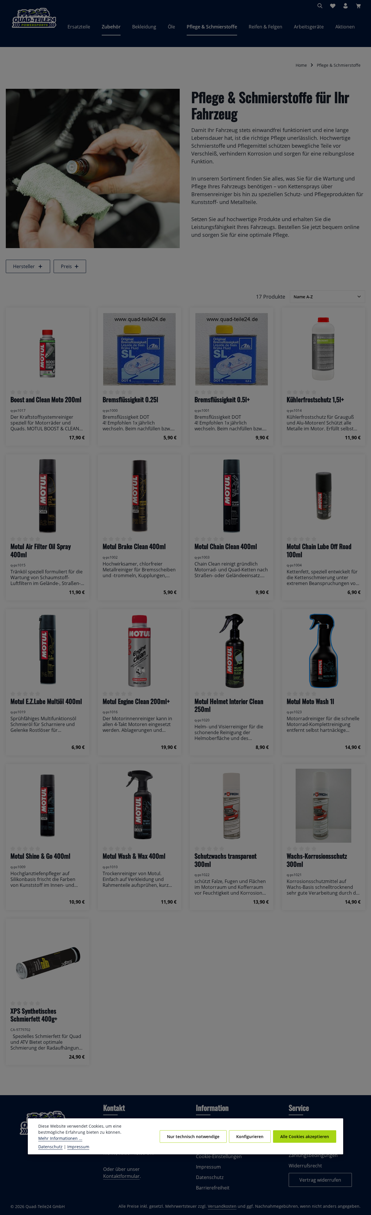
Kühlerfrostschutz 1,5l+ (315, 400)
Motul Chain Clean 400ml (225, 546)
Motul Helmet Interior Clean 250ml (228, 705)
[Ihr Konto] (345, 6)
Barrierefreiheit (213, 1188)
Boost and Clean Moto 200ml (45, 400)
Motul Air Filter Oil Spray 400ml (40, 550)
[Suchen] (320, 6)
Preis (66, 266)
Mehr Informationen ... (60, 1138)
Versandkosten (222, 1206)
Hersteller (24, 266)
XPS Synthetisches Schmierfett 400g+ (33, 1015)
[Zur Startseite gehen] (34, 26)
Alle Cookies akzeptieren (304, 1136)
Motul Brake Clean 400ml (134, 546)
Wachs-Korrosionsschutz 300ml (317, 860)
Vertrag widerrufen (320, 1180)
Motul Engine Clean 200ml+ (136, 701)
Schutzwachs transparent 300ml (225, 860)
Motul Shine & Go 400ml (40, 856)
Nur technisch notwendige (193, 1136)
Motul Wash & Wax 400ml (134, 856)
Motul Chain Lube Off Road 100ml (319, 550)
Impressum (208, 1167)
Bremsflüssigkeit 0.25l (130, 400)
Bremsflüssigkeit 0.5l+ (222, 400)
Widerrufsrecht (305, 1165)
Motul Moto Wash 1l (310, 701)
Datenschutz (209, 1177)
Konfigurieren (249, 1136)
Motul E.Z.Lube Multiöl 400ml (46, 701)
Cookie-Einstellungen (219, 1156)
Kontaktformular (121, 1176)
